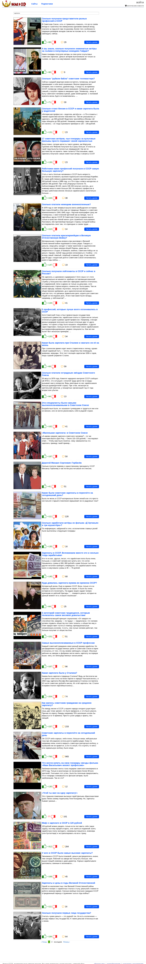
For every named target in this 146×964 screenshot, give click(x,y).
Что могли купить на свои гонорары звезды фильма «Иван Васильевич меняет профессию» (70, 764)
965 (67, 756)
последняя (58, 942)
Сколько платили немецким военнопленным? (66, 204)
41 (66, 303)
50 (66, 456)
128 (67, 516)
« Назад (44, 942)
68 (66, 576)
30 (65, 102)
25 (65, 606)
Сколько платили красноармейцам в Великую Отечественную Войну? (66, 236)
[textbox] (56, 13)
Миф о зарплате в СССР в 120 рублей (62, 823)
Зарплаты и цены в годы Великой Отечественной (68, 883)
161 (65, 816)
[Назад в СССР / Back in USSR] (14, 6)
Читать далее (91, 42)
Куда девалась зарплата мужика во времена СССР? (69, 583)
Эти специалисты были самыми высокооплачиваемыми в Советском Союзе (65, 404)
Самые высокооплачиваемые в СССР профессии (68, 643)
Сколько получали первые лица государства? (66, 913)
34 (66, 336)
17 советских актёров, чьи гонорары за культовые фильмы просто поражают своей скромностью (68, 139)
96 (66, 666)
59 (65, 366)
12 (66, 786)
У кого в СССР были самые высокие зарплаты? (67, 853)
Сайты (34, 4)
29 (65, 42)
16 (66, 546)
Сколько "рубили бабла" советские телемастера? (68, 78)
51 (65, 486)
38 (66, 198)
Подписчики (47, 4)
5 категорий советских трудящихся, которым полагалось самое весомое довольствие (66, 614)
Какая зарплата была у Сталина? (59, 673)
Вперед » (66, 942)
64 (66, 936)
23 (66, 132)
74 (66, 696)
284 (67, 846)
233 (67, 726)
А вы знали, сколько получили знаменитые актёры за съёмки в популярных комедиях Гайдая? (69, 49)
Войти (140, 2)
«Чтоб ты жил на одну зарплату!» (60, 793)
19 (66, 265)
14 (66, 229)
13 (65, 396)
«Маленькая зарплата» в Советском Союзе (65, 433)
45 (66, 876)
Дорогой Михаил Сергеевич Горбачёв (62, 463)
